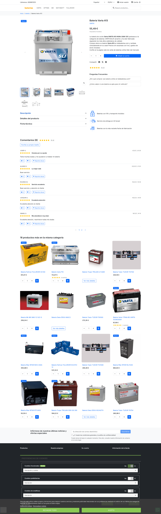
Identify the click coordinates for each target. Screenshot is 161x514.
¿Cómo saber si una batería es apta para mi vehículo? (108, 84)
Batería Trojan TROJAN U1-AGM (93, 272)
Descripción (25, 113)
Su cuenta (85, 448)
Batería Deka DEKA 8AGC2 (61, 317)
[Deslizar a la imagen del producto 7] (24, 103)
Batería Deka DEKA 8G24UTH (92, 410)
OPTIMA (46, 8)
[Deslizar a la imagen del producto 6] (82, 92)
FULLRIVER (70, 8)
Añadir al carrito (122, 56)
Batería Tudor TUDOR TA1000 (92, 317)
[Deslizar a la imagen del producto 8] (36, 103)
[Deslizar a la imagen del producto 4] (59, 92)
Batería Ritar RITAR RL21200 (123, 365)
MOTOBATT (60, 8)
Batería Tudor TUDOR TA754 (123, 410)
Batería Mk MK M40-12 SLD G (31, 317)
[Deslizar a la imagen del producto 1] (24, 92)
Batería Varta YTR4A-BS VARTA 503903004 (124, 318)
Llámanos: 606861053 (28, 2)
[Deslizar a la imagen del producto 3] (47, 92)
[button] (80, 470)
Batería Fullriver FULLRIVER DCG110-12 (64, 366)
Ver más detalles (89, 281)
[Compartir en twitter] (102, 62)
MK (52, 8)
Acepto (111, 510)
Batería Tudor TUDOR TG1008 (92, 365)
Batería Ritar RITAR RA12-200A (31, 365)
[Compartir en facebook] (99, 62)
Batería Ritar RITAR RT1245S (31, 410)
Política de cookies (26, 506)
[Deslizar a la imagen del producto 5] (70, 92)
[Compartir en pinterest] (105, 62)
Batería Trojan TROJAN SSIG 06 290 (64, 410)
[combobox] (126, 8)
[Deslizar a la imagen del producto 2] (36, 92)
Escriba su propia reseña (30, 145)
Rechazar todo (50, 510)
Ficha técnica (26, 124)
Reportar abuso (38, 161)
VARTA (39, 8)
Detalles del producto (29, 118)
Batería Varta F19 (57, 272)
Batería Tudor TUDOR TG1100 (123, 272)
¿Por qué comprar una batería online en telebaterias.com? (110, 79)
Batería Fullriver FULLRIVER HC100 (33, 272)
